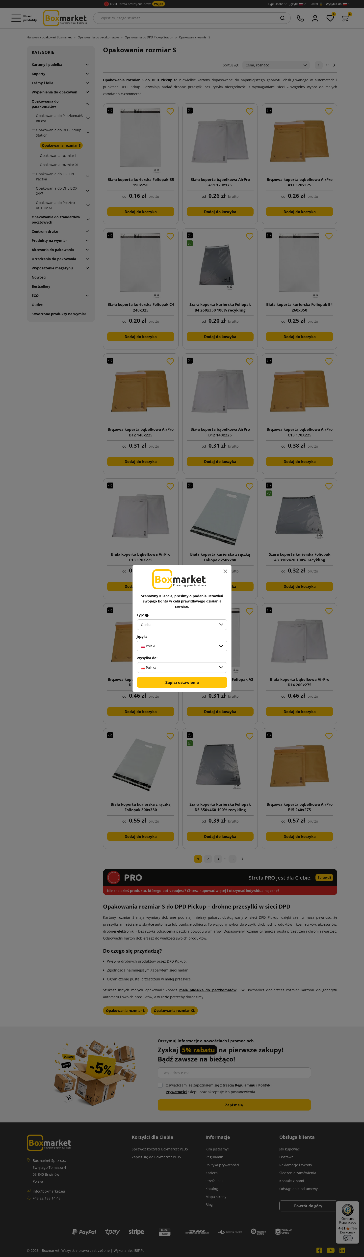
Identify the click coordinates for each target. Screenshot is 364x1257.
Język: (142, 636)
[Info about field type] (147, 615)
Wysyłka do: (147, 658)
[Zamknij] (225, 571)
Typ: (141, 615)
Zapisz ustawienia (182, 682)
